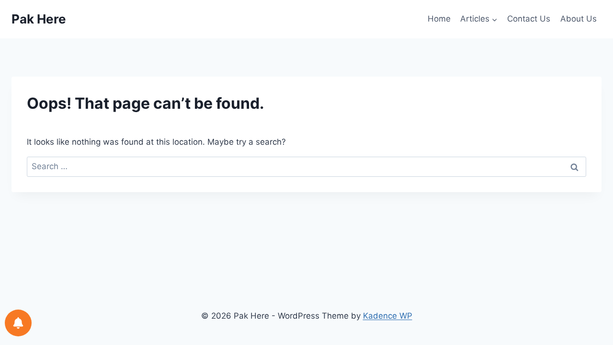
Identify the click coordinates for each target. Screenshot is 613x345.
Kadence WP (387, 316)
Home (439, 18)
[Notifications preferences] (18, 323)
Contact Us (528, 18)
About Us (578, 18)
